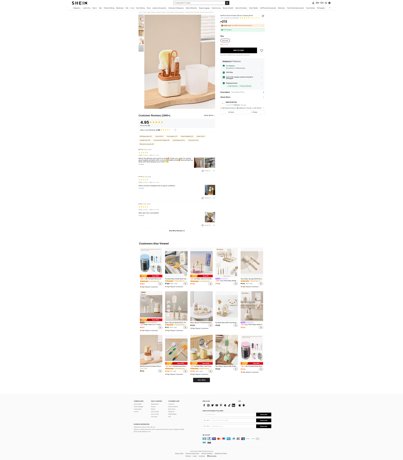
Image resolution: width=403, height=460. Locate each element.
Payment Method (173, 406)
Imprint (195, 456)
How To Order (155, 411)
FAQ (169, 416)
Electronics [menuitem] (281, 8)
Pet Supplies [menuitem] (321, 8)
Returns (153, 406)
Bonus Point (171, 409)
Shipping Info (155, 404)
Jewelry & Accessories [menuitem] (159, 8)
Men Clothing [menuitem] (140, 8)
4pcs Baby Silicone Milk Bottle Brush (226, 366)
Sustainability (137, 409)
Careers (136, 411)
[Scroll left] (327, 8)
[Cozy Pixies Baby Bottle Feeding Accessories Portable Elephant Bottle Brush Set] (226, 262)
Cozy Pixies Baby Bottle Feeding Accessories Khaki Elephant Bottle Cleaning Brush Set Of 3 (252, 324)
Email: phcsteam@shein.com (142, 431)
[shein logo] (79, 3)
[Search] (227, 3)
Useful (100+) (201, 136)
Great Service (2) (193, 140)
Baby (144, 12)
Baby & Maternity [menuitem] (191, 8)
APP (239, 401)
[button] (326, 3)
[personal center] (313, 3)
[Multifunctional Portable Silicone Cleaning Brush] (151, 350)
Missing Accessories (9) (147, 144)
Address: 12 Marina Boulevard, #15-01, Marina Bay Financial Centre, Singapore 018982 (159, 429)
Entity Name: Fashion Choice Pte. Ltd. (144, 427)
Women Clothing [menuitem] (109, 8)
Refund (153, 409)
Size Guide (154, 416)
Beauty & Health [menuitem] (228, 8)
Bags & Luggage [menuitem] (204, 8)
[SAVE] (261, 50)
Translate (141, 164)
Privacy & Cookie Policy (192, 453)
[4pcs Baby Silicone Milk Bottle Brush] (226, 350)
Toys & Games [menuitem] (310, 8)
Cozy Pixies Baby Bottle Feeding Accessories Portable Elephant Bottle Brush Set (227, 281)
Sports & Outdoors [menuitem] (241, 8)
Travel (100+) (159, 136)
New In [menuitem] (94, 8)
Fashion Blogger (138, 406)
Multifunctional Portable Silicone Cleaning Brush (151, 366)
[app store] (239, 406)
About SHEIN (137, 404)
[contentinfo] (237, 438)
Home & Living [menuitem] (216, 8)
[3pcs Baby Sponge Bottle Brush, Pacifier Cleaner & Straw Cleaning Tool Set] (252, 262)
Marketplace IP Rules (221, 453)
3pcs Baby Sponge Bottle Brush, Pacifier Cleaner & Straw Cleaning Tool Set (252, 279)
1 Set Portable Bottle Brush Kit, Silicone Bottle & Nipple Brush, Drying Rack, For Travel (252, 366)
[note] (151, 276)
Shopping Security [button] (231, 83)
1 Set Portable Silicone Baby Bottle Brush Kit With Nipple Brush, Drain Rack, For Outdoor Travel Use (151, 279)
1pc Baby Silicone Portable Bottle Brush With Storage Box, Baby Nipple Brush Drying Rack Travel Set (202, 279)
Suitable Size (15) (145, 140)
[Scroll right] (329, 8)
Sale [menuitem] (100, 8)
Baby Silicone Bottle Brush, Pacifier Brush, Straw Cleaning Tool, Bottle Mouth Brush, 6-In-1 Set (176, 322)
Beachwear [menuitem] (120, 8)
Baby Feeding (161, 12)
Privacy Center (179, 453)
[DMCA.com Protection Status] (209, 442)
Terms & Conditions (207, 453)
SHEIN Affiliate (172, 414)
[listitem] (151, 268)
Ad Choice (202, 456)
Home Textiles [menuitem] (253, 8)
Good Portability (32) (187, 136)
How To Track (155, 414)
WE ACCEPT (206, 435)
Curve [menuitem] (132, 8)
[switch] (175, 130)
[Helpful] (203, 170)
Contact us (171, 404)
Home (140, 12)
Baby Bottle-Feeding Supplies (175, 12)
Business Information (141, 424)
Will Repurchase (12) (146, 136)
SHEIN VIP (171, 411)
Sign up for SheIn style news (213, 411)
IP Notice (188, 456)
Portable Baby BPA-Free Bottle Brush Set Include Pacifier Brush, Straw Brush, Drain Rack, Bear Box (226, 322)
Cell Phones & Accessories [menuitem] (268, 8)
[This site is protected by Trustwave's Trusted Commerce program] (204, 442)
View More (201, 380)
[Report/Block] (214, 170)
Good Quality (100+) (179, 140)
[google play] (243, 406)
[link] (317, 3)
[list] (219, 405)
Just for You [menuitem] (86, 8)
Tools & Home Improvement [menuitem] (295, 8)
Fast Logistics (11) (172, 136)
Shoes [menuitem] (149, 8)
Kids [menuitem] (127, 8)
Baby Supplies (152, 12)
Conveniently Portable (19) (161, 140)
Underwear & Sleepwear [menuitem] (176, 8)
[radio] (225, 40)
